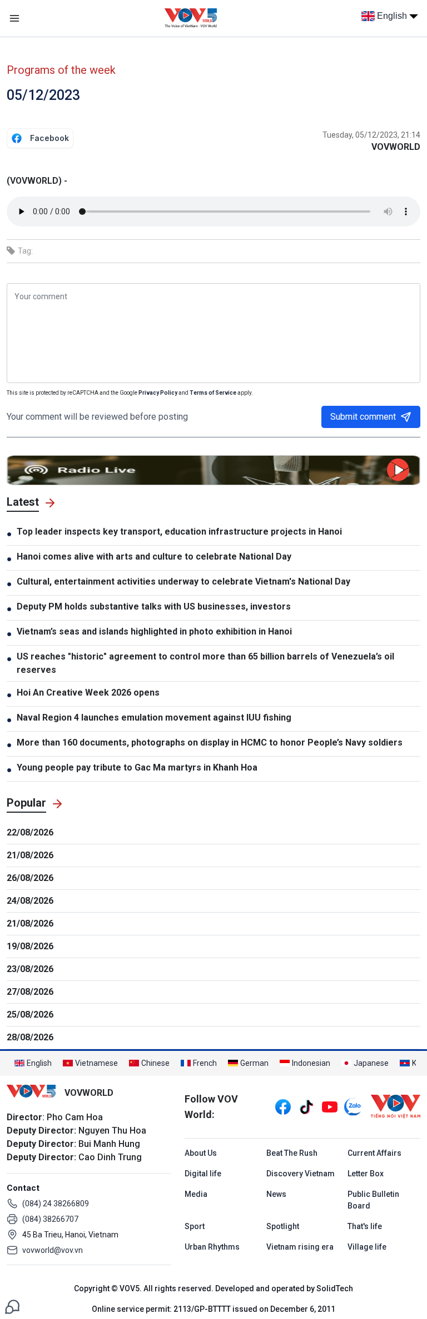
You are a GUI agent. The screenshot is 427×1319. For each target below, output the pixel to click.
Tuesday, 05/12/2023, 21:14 (371, 134)
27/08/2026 (30, 991)
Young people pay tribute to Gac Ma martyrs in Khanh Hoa (137, 767)
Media (196, 1194)
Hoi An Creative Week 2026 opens (88, 692)
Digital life (203, 1173)
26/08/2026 (30, 878)
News (276, 1194)
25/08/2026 (30, 1014)
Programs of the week (61, 70)
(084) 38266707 (50, 1219)
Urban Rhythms (212, 1246)
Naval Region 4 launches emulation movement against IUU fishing (154, 717)
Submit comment (363, 416)
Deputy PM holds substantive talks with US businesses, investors (154, 606)
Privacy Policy (157, 393)
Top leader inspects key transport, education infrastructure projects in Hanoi (179, 531)
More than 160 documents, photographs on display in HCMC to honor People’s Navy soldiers (210, 742)
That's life (364, 1226)
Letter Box (365, 1173)
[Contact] (12, 1306)
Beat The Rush (291, 1153)
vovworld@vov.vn (52, 1250)
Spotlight (282, 1226)
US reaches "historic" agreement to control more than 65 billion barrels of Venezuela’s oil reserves (205, 663)
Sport (195, 1226)
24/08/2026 (30, 900)
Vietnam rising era (300, 1246)
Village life (366, 1246)
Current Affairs (374, 1153)
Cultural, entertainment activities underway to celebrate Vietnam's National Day (183, 581)
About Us (201, 1153)
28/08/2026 (30, 1037)
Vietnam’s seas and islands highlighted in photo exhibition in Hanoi (154, 631)
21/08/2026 (30, 855)
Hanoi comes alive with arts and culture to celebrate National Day (154, 556)
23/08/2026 (30, 969)
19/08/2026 (30, 946)
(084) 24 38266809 (55, 1203)
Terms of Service (213, 393)
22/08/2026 (30, 832)
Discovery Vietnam (300, 1173)
